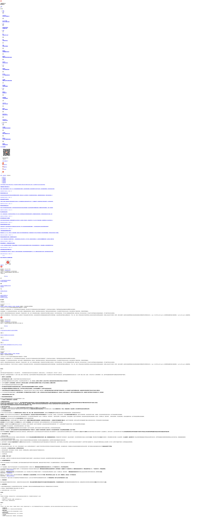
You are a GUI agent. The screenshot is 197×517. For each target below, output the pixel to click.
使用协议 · (6, 306)
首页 (1, 175)
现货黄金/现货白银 (5, 340)
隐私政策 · (10, 306)
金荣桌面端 (9, 344)
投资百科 (4, 180)
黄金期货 (16, 184)
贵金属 (41, 184)
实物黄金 (19, 184)
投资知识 (2, 285)
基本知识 (4, 178)
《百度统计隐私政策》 (10, 469)
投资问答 (4, 182)
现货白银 (23, 184)
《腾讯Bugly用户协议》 (10, 475)
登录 (1, 146)
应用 (1, 342)
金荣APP (2, 295)
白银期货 (35, 184)
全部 (1, 184)
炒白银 (38, 184)
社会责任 (2, 281)
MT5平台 (2, 297)
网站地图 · (18, 306)
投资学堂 (4, 175)
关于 (1, 328)
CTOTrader (6, 297)
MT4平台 (5, 296)
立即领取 (2, 305)
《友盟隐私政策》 (9, 472)
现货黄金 (4, 184)
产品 (1, 337)
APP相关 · (14, 306)
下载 (1, 6)
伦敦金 (7, 184)
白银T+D (32, 184)
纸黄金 (9, 184)
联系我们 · (2, 306)
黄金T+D (13, 184)
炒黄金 (44, 184)
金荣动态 (9, 280)
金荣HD (5, 295)
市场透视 (4, 179)
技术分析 (4, 181)
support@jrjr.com (7, 270)
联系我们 (5, 281)
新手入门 (4, 177)
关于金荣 (2, 280)
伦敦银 (26, 184)
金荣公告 (5, 280)
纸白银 (29, 184)
